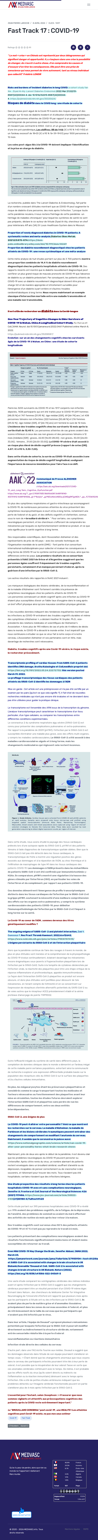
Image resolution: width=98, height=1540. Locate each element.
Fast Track (26, 1418)
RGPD (85, 1529)
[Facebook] (73, 47)
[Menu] (88, 5)
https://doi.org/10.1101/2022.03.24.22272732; (34, 670)
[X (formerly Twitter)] (87, 47)
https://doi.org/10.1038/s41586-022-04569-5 (34, 1273)
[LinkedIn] (80, 47)
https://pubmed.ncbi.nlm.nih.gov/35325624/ (33, 98)
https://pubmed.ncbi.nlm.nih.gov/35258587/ (31, 334)
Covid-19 (13, 1418)
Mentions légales (72, 1529)
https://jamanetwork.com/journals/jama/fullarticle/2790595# (44, 1258)
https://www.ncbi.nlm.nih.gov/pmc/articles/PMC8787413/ (41, 939)
